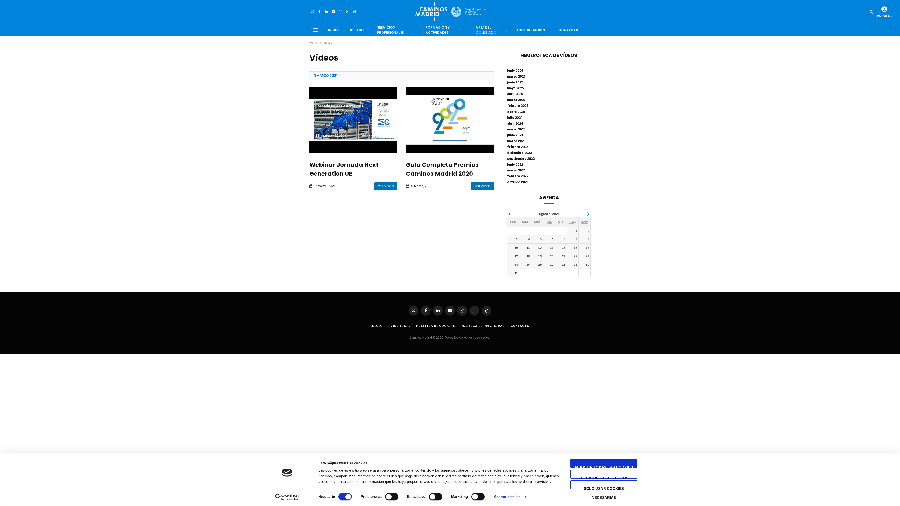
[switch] (391, 496)
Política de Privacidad (483, 326)
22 (575, 256)
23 (587, 256)
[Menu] (315, 30)
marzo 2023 (516, 141)
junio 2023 (515, 135)
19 (540, 256)
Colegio (356, 30)
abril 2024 (515, 123)
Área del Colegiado (486, 30)
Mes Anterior (509, 214)
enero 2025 (516, 112)
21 (564, 256)
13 (552, 247)
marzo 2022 (516, 170)
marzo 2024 (516, 129)
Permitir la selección (604, 477)
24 (516, 264)
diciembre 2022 (519, 153)
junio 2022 (515, 164)
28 (564, 264)
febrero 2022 (517, 176)
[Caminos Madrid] (450, 11)
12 (540, 247)
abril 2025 (515, 94)
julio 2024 (514, 117)
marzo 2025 (516, 100)
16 (587, 247)
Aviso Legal (399, 326)
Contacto (568, 30)
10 (516, 247)
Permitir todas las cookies (604, 466)
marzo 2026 (516, 76)
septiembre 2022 (521, 158)
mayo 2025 (515, 88)
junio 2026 (515, 70)
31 (516, 273)
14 (564, 247)
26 (540, 264)
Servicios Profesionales (390, 30)
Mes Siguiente (588, 214)
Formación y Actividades (438, 30)
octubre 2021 (518, 182)
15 (575, 247)
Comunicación (531, 30)
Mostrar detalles (506, 497)
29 (575, 264)
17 (516, 256)
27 (552, 264)
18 (528, 256)
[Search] (871, 12)
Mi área (884, 16)
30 (587, 264)
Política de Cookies (435, 326)
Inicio (333, 30)
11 (528, 247)
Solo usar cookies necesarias (604, 488)
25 (528, 264)
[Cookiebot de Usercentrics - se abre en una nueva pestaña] (287, 496)
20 (552, 256)
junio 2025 (515, 82)
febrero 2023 (517, 147)
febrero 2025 (517, 106)
